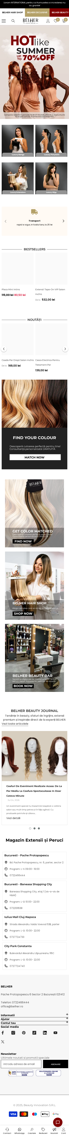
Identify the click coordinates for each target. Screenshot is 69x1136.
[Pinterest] (24, 1033)
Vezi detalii (13, 818)
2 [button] (34, 828)
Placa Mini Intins (11, 289)
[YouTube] (55, 1033)
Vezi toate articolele (15, 724)
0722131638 (16, 908)
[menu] (4, 21)
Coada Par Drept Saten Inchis (18, 360)
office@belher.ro (12, 1006)
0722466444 (17, 875)
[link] (34, 221)
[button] (4, 349)
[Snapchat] (45, 1033)
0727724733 (17, 937)
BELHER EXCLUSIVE (37, 12)
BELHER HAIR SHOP (12, 12)
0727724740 (17, 966)
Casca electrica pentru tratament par (47, 362)
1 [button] (30, 828)
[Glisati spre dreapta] (63, 221)
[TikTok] (34, 1033)
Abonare (55, 1064)
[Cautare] (13, 21)
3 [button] (39, 828)
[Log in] (48, 21)
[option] (17, 276)
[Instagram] (13, 1033)
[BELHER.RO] (18, 141)
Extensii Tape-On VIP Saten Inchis (50, 291)
